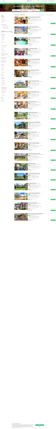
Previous (15, 20)
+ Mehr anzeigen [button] (3, 85)
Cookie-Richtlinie (20, 427)
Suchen (42, 10)
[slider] (1, 31)
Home (11, 12)
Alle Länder (51, 2)
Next (24, 20)
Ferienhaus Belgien (13, 12)
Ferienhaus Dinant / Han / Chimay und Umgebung (20, 12)
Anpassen (40, 426)
